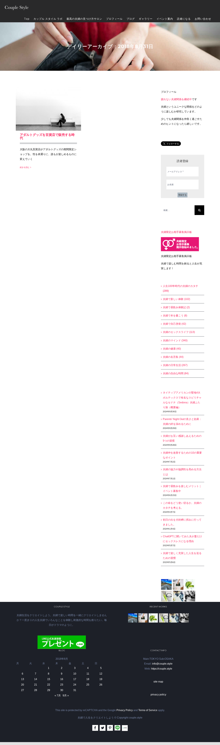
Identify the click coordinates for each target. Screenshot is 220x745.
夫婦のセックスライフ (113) (179, 332)
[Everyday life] (178, 584)
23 (61, 684)
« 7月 (58, 695)
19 (100, 679)
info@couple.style (162, 663)
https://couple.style (161, 668)
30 (61, 690)
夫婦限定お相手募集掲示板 (176, 232)
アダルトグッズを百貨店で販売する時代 (47, 136)
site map (158, 681)
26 (100, 684)
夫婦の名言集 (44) (173, 357)
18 (87, 679)
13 (22, 679)
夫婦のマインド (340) (175, 340)
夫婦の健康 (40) (172, 348)
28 (35, 690)
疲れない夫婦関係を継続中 (176, 99)
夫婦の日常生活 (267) (175, 365)
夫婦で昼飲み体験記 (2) (176, 307)
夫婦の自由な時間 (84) (176, 373)
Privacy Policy (124, 710)
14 (35, 679)
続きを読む (24, 167)
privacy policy (158, 694)
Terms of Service (147, 710)
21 (35, 684)
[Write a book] (166, 596)
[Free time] (178, 596)
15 (48, 679)
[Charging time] (190, 584)
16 (61, 679)
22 (48, 684)
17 (74, 679)
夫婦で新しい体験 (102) (176, 299)
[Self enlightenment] (166, 584)
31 (74, 690)
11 (87, 673)
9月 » (66, 695)
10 (74, 673)
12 (100, 673)
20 (22, 684)
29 (48, 690)
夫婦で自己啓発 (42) (174, 323)
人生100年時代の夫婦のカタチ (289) (180, 288)
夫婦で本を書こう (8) (175, 315)
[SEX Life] (190, 596)
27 (22, 690)
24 (74, 684)
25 (87, 684)
